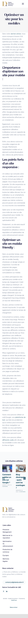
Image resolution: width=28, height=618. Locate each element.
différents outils (8, 440)
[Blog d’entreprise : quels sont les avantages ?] (21, 468)
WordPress (14, 600)
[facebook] (3, 591)
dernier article (16, 34)
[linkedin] (7, 591)
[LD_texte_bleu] (8, 2)
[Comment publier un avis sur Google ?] (7, 468)
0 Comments (22, 491)
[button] (3, 478)
